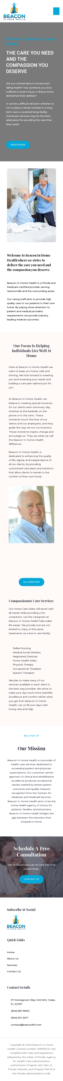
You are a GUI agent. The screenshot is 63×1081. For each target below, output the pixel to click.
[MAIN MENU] (56, 11)
